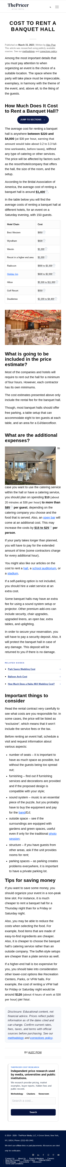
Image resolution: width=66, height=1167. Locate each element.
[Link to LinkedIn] (38, 1154)
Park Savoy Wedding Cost (21, 669)
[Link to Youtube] (58, 1154)
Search (33, 1112)
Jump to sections (30, 119)
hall (25, 568)
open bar (49, 517)
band (22, 812)
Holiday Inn (12, 274)
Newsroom (44, 1094)
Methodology (17, 1094)
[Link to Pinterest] (53, 1154)
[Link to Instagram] (48, 1154)
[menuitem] (50, 7)
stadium (12, 573)
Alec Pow (51, 45)
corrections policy (48, 51)
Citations (31, 1094)
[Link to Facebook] (43, 1154)
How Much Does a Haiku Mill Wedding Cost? (31, 684)
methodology (28, 51)
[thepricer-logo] (18, 6)
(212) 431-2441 (27, 1140)
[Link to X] (33, 1154)
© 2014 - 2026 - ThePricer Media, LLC (20, 1135)
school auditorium (44, 568)
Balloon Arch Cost (17, 676)
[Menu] (57, 7)
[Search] (50, 7)
